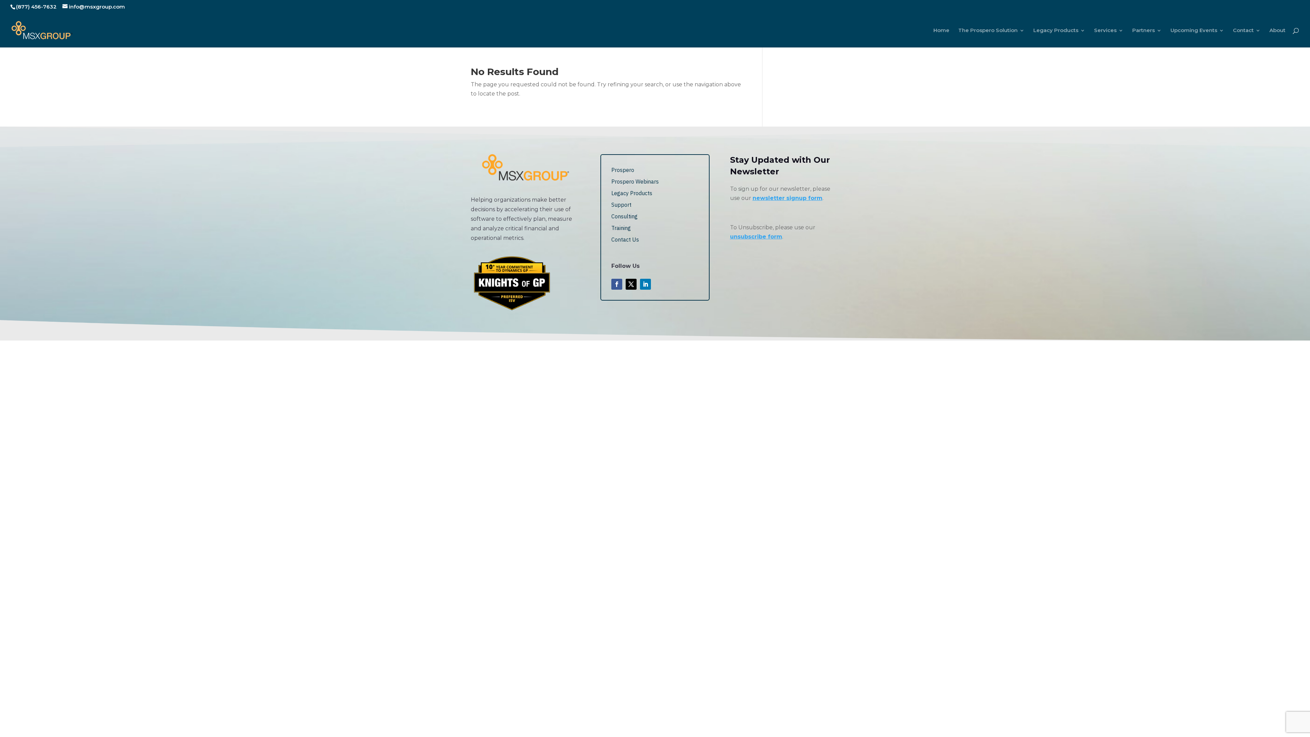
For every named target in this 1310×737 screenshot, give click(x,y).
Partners (1143, 30)
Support (621, 204)
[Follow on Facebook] (616, 284)
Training (621, 228)
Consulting (624, 216)
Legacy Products (1055, 30)
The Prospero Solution (988, 30)
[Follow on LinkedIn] (645, 284)
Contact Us (625, 239)
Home (941, 30)
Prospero (622, 170)
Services (1105, 30)
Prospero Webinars (635, 181)
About (1277, 30)
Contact (1243, 30)
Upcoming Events (1193, 30)
